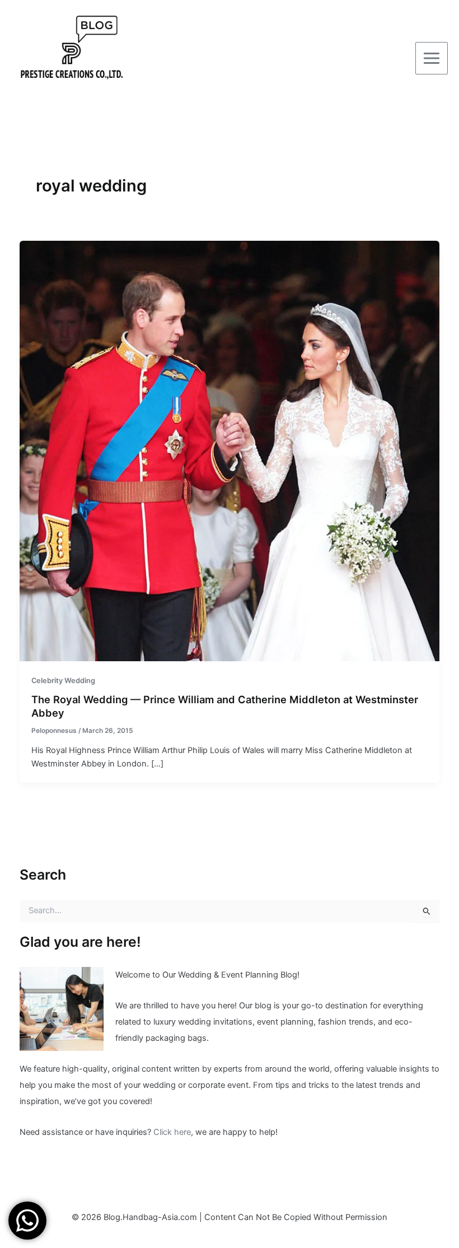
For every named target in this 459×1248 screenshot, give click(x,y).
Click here (172, 1132)
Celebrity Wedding (63, 680)
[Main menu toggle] (431, 58)
